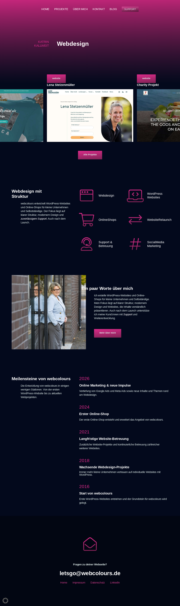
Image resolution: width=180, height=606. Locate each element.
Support (127, 314)
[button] (5, 600)
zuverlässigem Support (34, 218)
